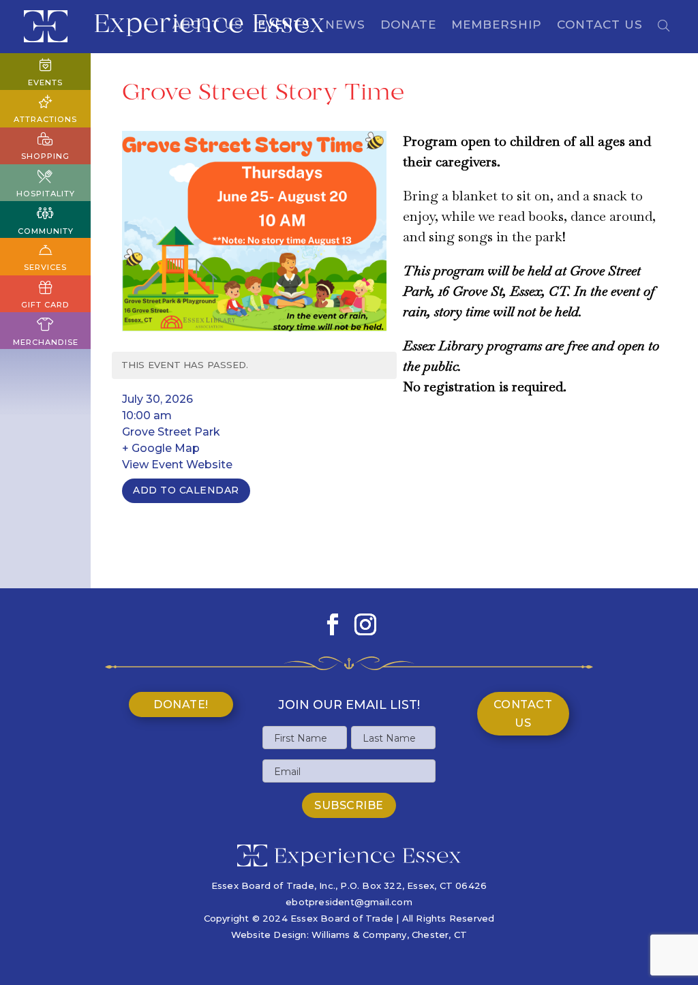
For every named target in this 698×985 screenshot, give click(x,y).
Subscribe (349, 805)
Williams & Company (359, 934)
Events (284, 25)
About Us (207, 25)
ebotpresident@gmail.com (349, 901)
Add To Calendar (186, 490)
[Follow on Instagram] (365, 624)
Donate (408, 25)
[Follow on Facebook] (332, 624)
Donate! (181, 704)
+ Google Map (161, 448)
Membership (496, 25)
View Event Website (177, 464)
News (345, 25)
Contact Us (600, 25)
